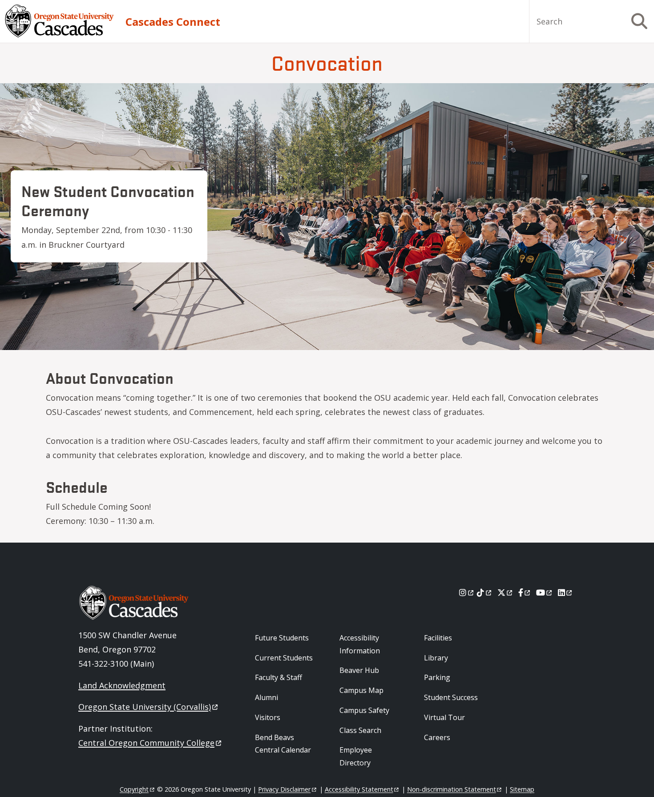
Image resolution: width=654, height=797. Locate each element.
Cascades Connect (172, 21)
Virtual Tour (444, 717)
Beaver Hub (359, 670)
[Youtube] (544, 592)
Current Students (284, 658)
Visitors (267, 717)
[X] (505, 592)
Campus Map (361, 690)
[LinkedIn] (565, 592)
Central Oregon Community (146, 742)
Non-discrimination (451, 789)
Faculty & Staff (278, 677)
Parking (437, 677)
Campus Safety (364, 710)
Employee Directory (355, 756)
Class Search (360, 730)
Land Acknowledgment (122, 685)
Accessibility (359, 789)
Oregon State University (144, 706)
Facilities (438, 638)
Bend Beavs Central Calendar (283, 744)
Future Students (282, 638)
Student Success (451, 697)
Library (436, 658)
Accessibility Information (359, 644)
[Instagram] (467, 592)
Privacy (284, 789)
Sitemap (522, 789)
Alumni (266, 697)
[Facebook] (525, 592)
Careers (437, 737)
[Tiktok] (485, 592)
